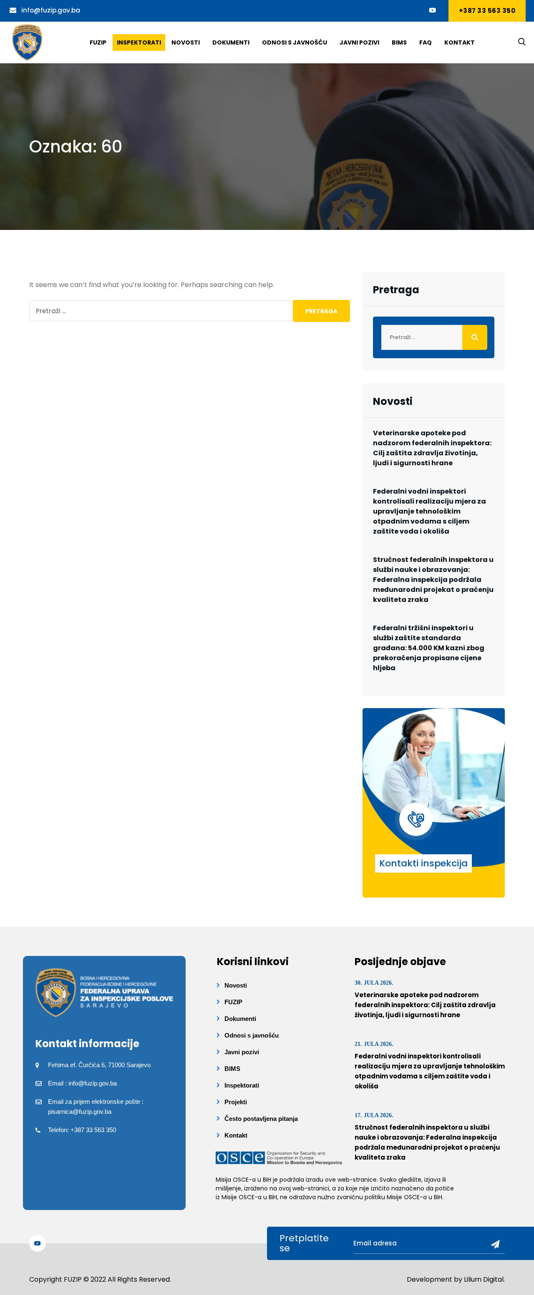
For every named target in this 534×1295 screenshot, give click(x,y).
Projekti (235, 1101)
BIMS (399, 42)
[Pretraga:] (189, 310)
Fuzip (98, 42)
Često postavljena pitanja (261, 1118)
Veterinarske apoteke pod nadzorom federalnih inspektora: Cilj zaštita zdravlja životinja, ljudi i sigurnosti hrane (432, 448)
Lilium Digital (484, 1279)
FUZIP (233, 1002)
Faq (425, 42)
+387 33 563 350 (487, 10)
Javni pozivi (359, 42)
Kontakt (459, 42)
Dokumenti (230, 42)
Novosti (185, 42)
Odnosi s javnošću (294, 42)
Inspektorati (139, 42)
